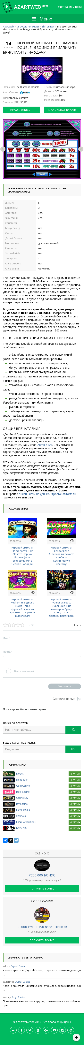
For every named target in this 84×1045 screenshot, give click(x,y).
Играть (74, 773)
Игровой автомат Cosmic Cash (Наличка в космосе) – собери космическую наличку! (61, 556)
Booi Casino (23, 791)
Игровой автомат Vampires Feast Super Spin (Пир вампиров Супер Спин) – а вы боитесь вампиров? (61, 607)
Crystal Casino (18, 966)
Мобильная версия (62, 110)
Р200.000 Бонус (42, 875)
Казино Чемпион (26, 822)
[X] (10, 840)
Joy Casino (22, 804)
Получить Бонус (42, 888)
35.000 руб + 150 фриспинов (42, 927)
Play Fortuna (23, 810)
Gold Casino (23, 785)
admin (6, 966)
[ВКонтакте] (5, 840)
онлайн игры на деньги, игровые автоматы (47, 494)
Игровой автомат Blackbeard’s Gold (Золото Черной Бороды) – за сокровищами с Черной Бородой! (22, 556)
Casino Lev (22, 797)
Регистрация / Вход (69, 7)
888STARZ (21, 828)
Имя (6, 638)
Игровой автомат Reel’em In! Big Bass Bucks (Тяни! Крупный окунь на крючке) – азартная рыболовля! (22, 607)
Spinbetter (22, 779)
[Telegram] (16, 840)
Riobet (19, 773)
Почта (7, 651)
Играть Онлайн (21, 110)
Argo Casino (19, 997)
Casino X (21, 816)
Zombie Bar (44, 445)
